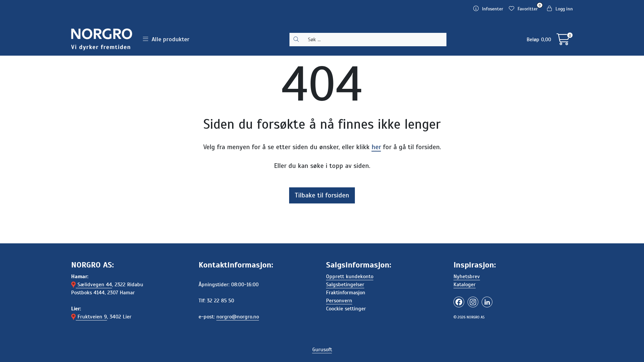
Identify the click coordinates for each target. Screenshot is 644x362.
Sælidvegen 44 (94, 284)
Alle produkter (169, 39)
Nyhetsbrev (466, 276)
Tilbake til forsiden (322, 195)
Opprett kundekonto (349, 276)
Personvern (339, 300)
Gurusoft (322, 349)
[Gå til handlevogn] (563, 42)
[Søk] (296, 39)
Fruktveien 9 (91, 316)
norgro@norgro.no (237, 316)
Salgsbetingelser (345, 284)
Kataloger (464, 284)
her (376, 147)
